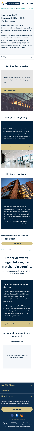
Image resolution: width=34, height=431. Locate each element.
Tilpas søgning (17, 243)
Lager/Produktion (21, 8)
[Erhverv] (5, 3)
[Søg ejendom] (23, 3)
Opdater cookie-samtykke (18, 419)
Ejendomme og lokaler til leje (8, 8)
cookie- (22, 424)
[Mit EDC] (27, 3)
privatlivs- (17, 424)
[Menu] (31, 3)
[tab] (17, 341)
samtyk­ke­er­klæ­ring (25, 426)
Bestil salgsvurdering (13, 3)
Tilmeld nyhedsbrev (17, 409)
